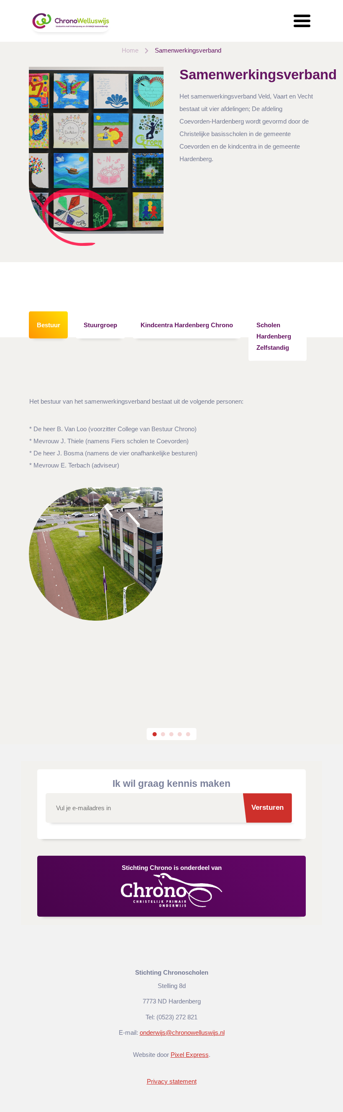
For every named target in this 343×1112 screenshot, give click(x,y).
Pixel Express (190, 1054)
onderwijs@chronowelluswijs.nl (182, 1032)
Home (130, 50)
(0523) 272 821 (176, 1017)
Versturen (267, 807)
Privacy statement (172, 1081)
